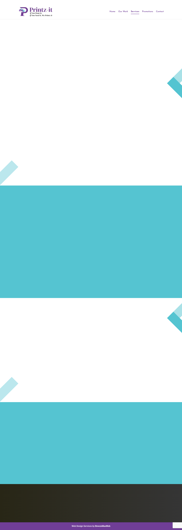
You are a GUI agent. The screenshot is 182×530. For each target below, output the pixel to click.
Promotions (147, 12)
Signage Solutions (107, 506)
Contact (160, 12)
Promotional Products (108, 499)
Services (135, 12)
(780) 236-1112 (141, 500)
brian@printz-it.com (143, 506)
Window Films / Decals (109, 509)
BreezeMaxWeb (102, 526)
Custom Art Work (106, 503)
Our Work (123, 12)
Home (112, 12)
